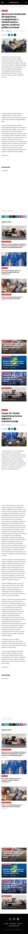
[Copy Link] (15, 35)
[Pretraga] (26, 2)
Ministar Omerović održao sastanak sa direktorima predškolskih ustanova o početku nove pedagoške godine (13, 245)
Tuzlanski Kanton (6, 340)
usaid (3, 718)
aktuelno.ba (9, 31)
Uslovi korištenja (14, 926)
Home (2, 6)
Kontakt (19, 923)
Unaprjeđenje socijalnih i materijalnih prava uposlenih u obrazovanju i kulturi (13, 378)
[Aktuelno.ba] (14, 2)
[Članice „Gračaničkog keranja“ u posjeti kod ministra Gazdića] (14, 286)
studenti (4, 211)
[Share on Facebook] (9, 35)
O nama (6, 923)
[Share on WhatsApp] (12, 35)
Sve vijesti (4, 10)
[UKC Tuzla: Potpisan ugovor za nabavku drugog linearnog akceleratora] (14, 259)
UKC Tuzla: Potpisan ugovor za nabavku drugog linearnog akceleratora (11, 272)
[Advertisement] (14, 95)
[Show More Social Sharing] (18, 35)
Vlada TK (10, 211)
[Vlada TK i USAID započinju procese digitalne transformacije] (14, 439)
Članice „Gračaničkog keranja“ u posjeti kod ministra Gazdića (12, 298)
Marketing (13, 923)
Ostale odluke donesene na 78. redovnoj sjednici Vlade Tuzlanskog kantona (13, 363)
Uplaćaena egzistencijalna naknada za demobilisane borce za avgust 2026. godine (13, 346)
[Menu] (2, 2)
